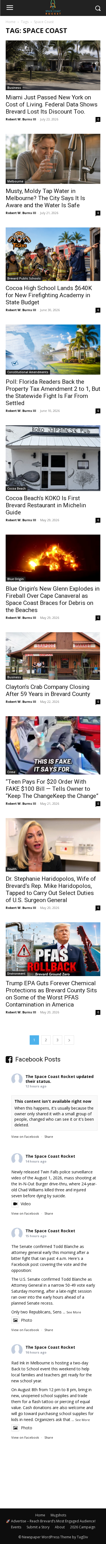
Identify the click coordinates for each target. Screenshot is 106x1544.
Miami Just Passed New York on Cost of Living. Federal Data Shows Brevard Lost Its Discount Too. (52, 104)
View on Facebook (25, 1136)
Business (14, 88)
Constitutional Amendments (27, 372)
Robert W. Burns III (21, 119)
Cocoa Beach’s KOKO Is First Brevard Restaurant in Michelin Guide (46, 505)
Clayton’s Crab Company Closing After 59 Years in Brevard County (48, 690)
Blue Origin (15, 579)
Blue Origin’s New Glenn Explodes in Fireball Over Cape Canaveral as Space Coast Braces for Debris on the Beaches (52, 599)
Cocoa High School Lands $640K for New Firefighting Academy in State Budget (49, 295)
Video (26, 1203)
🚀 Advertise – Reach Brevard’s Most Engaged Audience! (51, 1521)
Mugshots (58, 1515)
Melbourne (15, 181)
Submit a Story (38, 1527)
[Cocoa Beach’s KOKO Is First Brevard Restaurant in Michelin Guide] (53, 458)
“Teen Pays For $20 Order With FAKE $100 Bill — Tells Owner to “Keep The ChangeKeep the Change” (52, 788)
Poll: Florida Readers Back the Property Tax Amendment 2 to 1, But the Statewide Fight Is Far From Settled (53, 392)
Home (11, 21)
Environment (16, 974)
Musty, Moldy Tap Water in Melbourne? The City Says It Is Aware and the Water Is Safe (45, 198)
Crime (11, 772)
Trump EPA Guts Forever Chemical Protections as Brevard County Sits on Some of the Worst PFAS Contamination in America (51, 994)
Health (12, 869)
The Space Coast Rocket (50, 1076)
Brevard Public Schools (24, 278)
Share (48, 1136)
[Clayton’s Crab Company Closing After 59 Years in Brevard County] (53, 656)
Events (16, 1527)
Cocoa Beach (16, 488)
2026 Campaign (82, 1527)
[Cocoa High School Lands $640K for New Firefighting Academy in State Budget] (53, 254)
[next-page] (69, 1040)
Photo (26, 1320)
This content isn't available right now (52, 1101)
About (60, 1527)
